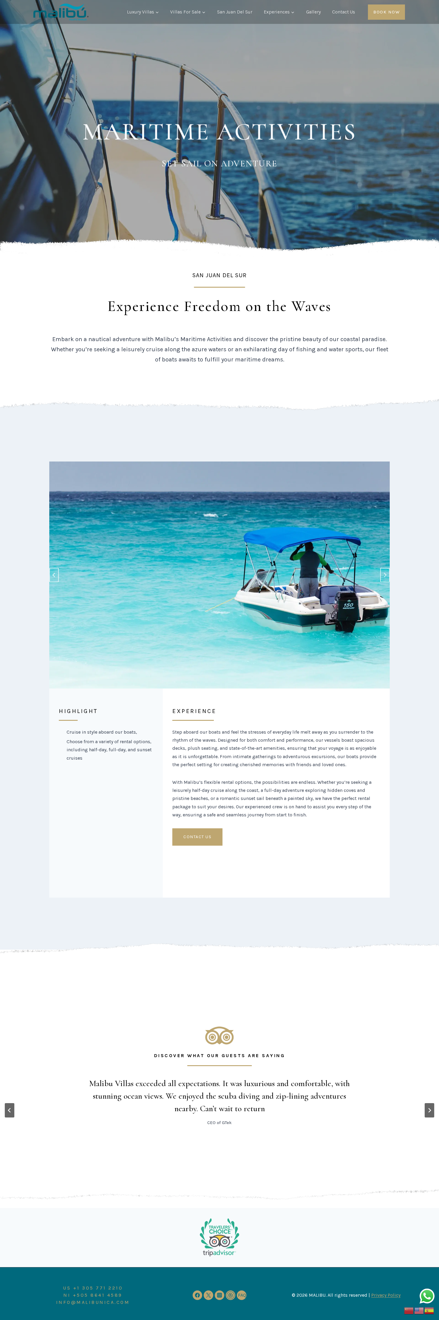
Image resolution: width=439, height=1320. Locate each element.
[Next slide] (429, 1110)
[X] (208, 1295)
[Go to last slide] (9, 1110)
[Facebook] (197, 1295)
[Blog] (230, 1295)
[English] (419, 1310)
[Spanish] (429, 1310)
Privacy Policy (385, 1295)
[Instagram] (219, 1295)
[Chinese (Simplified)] (409, 1310)
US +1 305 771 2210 (93, 1288)
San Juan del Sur (234, 12)
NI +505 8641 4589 (92, 1295)
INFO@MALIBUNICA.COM (93, 1302)
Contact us (197, 836)
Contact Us (343, 12)
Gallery (313, 12)
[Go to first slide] (385, 575)
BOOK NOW (386, 12)
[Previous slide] (54, 575)
